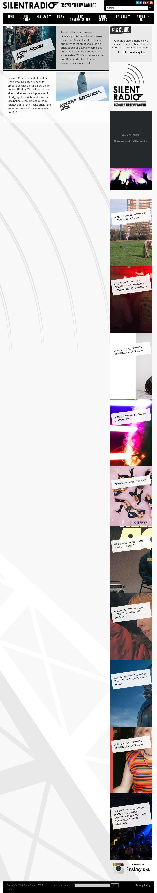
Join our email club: (64, 885)
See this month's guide (131, 52)
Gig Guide (26, 18)
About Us (141, 18)
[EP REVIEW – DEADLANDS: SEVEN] (29, 68)
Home (11, 16)
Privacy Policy (143, 885)
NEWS (60, 16)
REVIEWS (42, 16)
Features (121, 16)
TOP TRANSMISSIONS (80, 18)
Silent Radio (53, 5)
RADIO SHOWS (103, 18)
